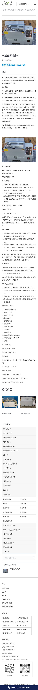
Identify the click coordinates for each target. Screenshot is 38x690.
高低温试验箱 (7, 499)
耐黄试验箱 (23, 508)
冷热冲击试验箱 (7, 512)
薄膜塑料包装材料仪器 (11, 451)
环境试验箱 (11, 10)
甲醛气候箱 (23, 516)
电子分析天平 (7, 433)
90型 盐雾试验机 (6, 414)
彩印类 (5, 455)
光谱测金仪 (7, 459)
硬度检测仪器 (7, 547)
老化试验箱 (23, 499)
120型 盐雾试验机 (25, 414)
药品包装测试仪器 (9, 525)
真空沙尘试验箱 (7, 521)
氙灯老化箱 (23, 512)
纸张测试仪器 (7, 534)
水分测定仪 (7, 429)
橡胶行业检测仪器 (9, 477)
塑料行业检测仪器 (9, 446)
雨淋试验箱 (6, 516)
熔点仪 (5, 490)
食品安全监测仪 (8, 543)
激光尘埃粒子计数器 (10, 464)
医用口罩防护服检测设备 (11, 530)
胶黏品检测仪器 (8, 472)
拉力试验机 (7, 442)
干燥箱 (5, 503)
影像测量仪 (7, 538)
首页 (4, 10)
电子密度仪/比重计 (9, 437)
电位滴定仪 (7, 468)
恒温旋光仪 (7, 481)
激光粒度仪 (7, 485)
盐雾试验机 (20, 10)
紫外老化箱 (23, 503)
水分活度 (6, 551)
